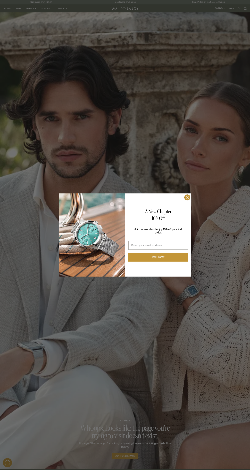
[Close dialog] (187, 197)
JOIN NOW (158, 257)
